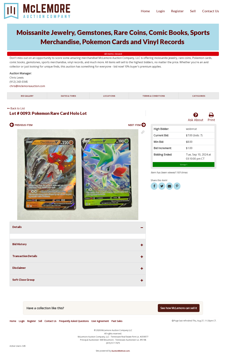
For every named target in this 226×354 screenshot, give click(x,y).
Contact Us (210, 11)
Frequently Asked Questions (74, 321)
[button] (142, 132)
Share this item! (159, 180)
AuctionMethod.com (121, 351)
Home (145, 11)
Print (211, 120)
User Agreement (100, 321)
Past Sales (116, 321)
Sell (193, 11)
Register (177, 11)
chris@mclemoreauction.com (27, 86)
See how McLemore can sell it (178, 308)
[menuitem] (145, 10)
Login (160, 11)
